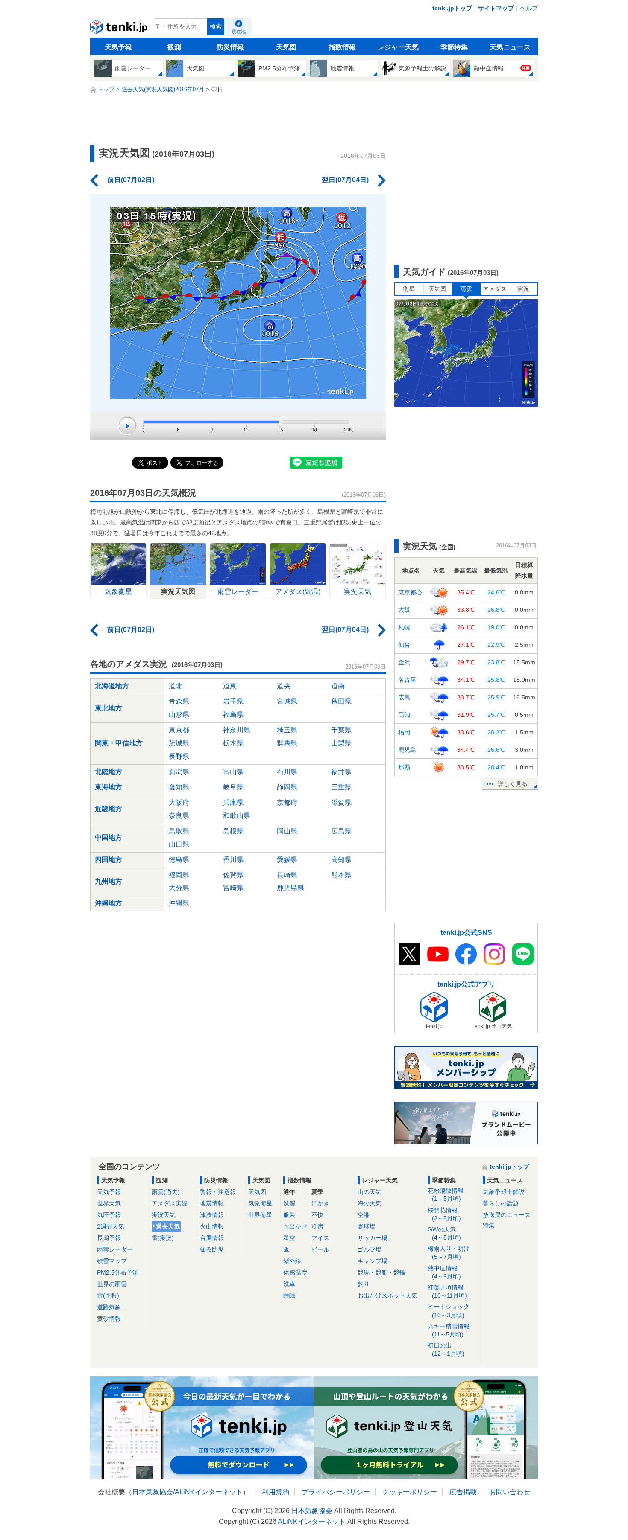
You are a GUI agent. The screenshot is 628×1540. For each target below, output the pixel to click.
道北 (175, 686)
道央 (284, 686)
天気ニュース (510, 47)
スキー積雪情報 (449, 1330)
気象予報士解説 (504, 1191)
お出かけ (295, 1226)
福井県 (341, 771)
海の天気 (369, 1203)
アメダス (495, 288)
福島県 (233, 714)
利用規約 (275, 1492)
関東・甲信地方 (119, 743)
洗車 (289, 1284)
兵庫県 (233, 802)
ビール (320, 1249)
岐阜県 (233, 787)
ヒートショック (449, 1310)
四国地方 (108, 859)
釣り (364, 1284)
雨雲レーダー (115, 1249)
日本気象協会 (152, 1492)
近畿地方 (108, 808)
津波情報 (212, 1214)
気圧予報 (109, 1214)
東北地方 (108, 708)
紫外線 (292, 1261)
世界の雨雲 (112, 1284)
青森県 (179, 701)
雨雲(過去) (166, 1191)
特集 (489, 1225)
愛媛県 (287, 859)
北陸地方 (108, 771)
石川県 (287, 771)
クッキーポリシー (409, 1492)
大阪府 (179, 802)
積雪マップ (112, 1261)
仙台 (404, 644)
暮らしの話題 (501, 1203)
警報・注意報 (218, 1191)
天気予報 (118, 47)
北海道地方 (112, 686)
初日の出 (446, 1349)
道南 (338, 686)
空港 (364, 1214)
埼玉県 (287, 730)
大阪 (404, 609)
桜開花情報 (444, 1214)
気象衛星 (260, 1203)
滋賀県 (341, 802)
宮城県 (287, 701)
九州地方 (108, 881)
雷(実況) (163, 1237)
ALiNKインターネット (209, 1492)
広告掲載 (463, 1492)
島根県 (233, 831)
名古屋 (407, 679)
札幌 (404, 627)
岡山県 (287, 831)
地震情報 (212, 1203)
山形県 (179, 714)
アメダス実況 (170, 1203)
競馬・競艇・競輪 (381, 1272)
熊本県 (341, 875)
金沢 (404, 662)
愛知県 (179, 787)
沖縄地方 (108, 903)
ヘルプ (529, 8)
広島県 (341, 831)
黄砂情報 (109, 1318)
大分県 (179, 887)
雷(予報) (108, 1295)
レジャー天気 (398, 47)
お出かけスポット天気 (387, 1295)
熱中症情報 (444, 1272)
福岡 (404, 732)
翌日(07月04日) (345, 179)
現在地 (239, 31)
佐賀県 (233, 875)
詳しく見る (513, 783)
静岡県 (287, 787)
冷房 (317, 1226)
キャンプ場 (372, 1261)
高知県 (341, 859)
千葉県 (341, 730)
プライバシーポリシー (336, 1492)
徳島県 (179, 859)
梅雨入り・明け (449, 1252)
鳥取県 (179, 831)
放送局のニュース (507, 1214)
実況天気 (164, 1214)
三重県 (341, 787)
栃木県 (233, 743)
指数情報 (342, 47)
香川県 (233, 859)
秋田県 (341, 701)
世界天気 (109, 1203)
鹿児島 (407, 749)
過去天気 (168, 1226)
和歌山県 (236, 815)
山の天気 (369, 1191)
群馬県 (287, 743)
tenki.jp (120, 29)
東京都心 (410, 592)
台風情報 (212, 1237)
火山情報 (212, 1226)
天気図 (286, 47)
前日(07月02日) (130, 179)
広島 (404, 697)
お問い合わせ (509, 1492)
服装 (289, 1214)
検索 (216, 26)
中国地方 (108, 837)
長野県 (179, 756)
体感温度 (295, 1272)
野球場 (367, 1226)
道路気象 (109, 1307)
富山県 (233, 771)
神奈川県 (236, 730)
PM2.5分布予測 (117, 1272)
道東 (230, 686)
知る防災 (212, 1249)
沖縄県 (179, 903)
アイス (320, 1237)
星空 (289, 1237)
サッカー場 (372, 1237)
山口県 (179, 844)
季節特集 (454, 47)
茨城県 (179, 743)
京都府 (287, 802)
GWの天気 (444, 1233)
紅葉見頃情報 (447, 1291)
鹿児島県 (290, 887)
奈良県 (179, 815)
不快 (317, 1214)
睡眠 (289, 1295)
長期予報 (109, 1237)
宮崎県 (233, 887)
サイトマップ (496, 8)
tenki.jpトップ (452, 8)
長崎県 (287, 875)
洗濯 (289, 1203)
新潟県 (179, 771)
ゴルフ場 (369, 1249)
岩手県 (233, 701)
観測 (174, 47)
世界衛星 (260, 1214)
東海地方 (108, 787)
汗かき (320, 1203)
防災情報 (230, 47)
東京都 (179, 730)
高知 (404, 714)
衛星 (409, 288)
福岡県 (179, 875)
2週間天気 (110, 1226)
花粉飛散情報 (446, 1194)
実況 (523, 288)
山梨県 (341, 743)
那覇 (404, 767)
